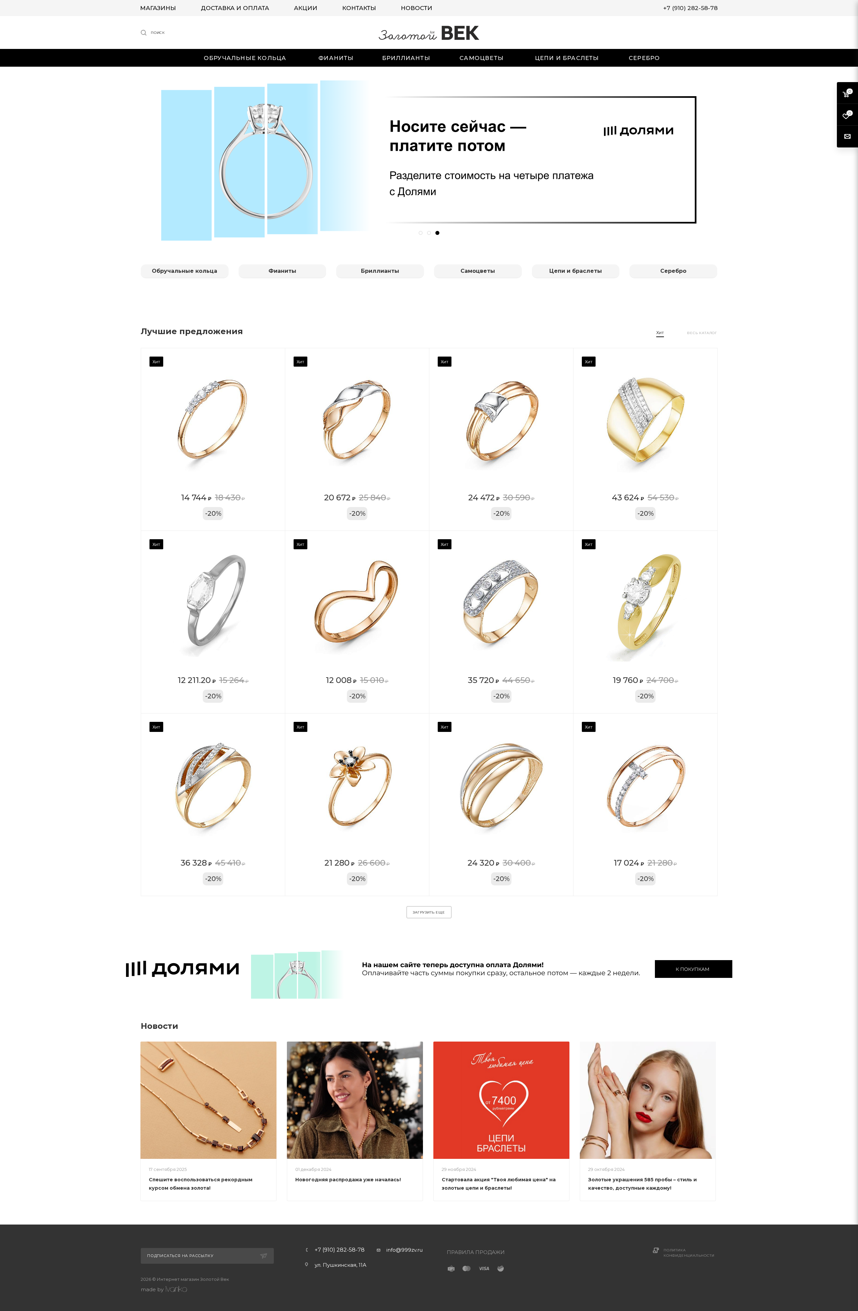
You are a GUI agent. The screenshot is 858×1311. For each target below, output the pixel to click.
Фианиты (282, 271)
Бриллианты (380, 271)
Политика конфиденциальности (689, 1253)
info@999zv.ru (404, 1250)
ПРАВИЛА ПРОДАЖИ (476, 1252)
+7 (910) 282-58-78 (340, 1250)
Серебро (673, 271)
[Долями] (429, 969)
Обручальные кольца (184, 271)
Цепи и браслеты (575, 271)
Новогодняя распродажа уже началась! (348, 1180)
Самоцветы (478, 271)
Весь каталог (702, 333)
